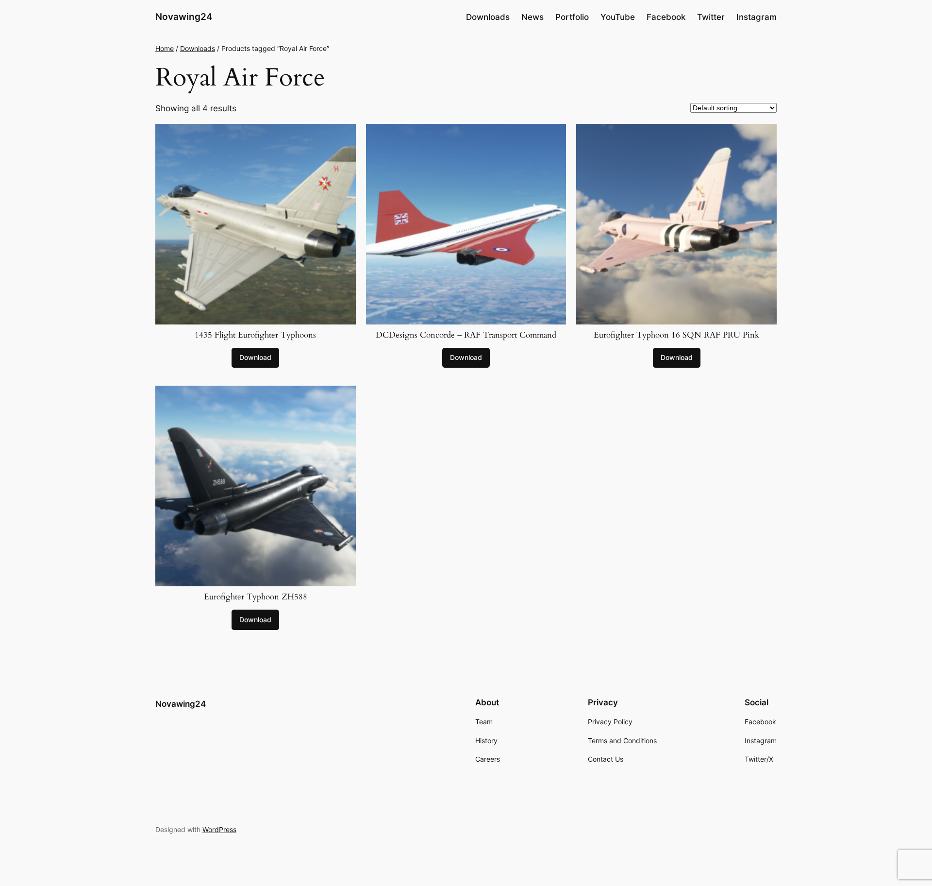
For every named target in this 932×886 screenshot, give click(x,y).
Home (164, 48)
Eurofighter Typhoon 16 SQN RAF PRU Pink (676, 335)
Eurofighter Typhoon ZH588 (255, 597)
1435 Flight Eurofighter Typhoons (255, 335)
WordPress (219, 829)
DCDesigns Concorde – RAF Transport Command (466, 335)
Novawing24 (184, 16)
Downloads (197, 48)
